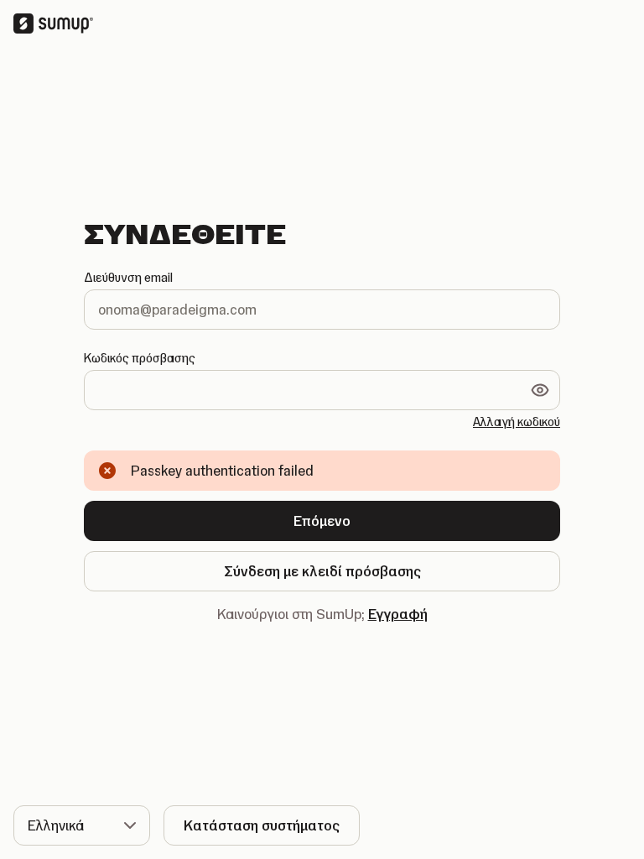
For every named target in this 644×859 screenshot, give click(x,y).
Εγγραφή (398, 614)
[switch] (540, 390)
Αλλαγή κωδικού (516, 422)
